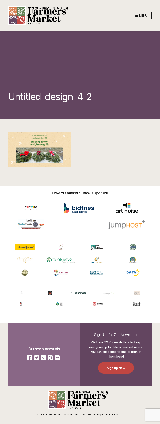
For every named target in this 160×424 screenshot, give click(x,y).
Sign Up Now (116, 368)
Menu (142, 15)
